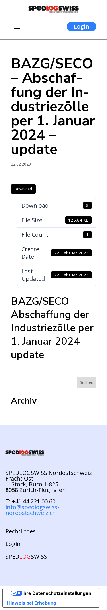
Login (81, 26)
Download (23, 188)
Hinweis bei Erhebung (31, 603)
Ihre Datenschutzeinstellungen (56, 593)
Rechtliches (20, 531)
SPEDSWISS (26, 556)
